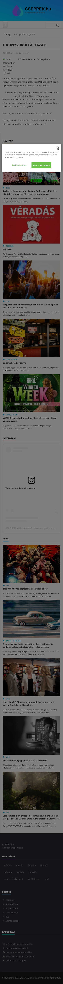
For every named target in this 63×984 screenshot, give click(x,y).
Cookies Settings (19, 165)
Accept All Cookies (41, 165)
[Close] (57, 148)
